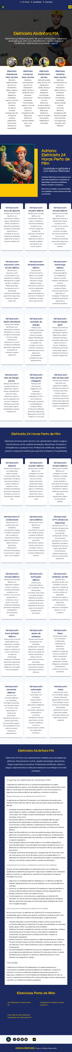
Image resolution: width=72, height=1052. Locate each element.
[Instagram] (14, 1039)
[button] (70, 6)
